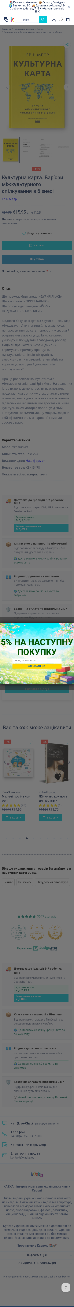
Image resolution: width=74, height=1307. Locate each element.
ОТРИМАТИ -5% (37, 666)
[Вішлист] (61, 19)
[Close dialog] (70, 626)
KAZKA (12, 19)
